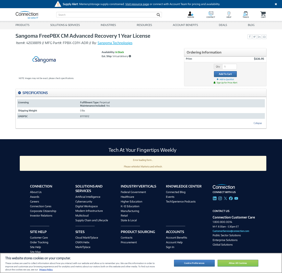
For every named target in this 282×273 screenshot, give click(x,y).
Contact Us (221, 211)
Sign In (170, 247)
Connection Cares (40, 206)
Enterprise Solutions (225, 240)
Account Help (174, 242)
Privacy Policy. (46, 269)
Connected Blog (176, 192)
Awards (34, 196)
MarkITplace (82, 247)
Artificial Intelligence (87, 196)
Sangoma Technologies (115, 43)
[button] (130, 56)
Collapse (258, 123)
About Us (36, 192)
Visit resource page (137, 4)
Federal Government (133, 192)
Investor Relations (41, 215)
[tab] (141, 93)
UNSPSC (23, 116)
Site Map (35, 251)
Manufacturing (130, 211)
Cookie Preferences (194, 263)
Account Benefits (176, 237)
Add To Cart (225, 74)
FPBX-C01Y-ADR (76, 43)
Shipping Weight (27, 110)
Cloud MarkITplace (86, 237)
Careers (34, 201)
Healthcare (127, 196)
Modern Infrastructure (89, 210)
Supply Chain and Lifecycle (91, 220)
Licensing (23, 102)
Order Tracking (39, 242)
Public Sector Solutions (227, 235)
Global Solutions (223, 244)
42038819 (33, 43)
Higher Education (131, 201)
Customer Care (39, 237)
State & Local (129, 220)
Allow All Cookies (238, 263)
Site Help (35, 247)
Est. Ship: (107, 56)
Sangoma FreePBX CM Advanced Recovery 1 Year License (83, 36)
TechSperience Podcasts (181, 201)
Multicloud (82, 215)
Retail (124, 215)
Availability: (108, 52)
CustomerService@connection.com (231, 231)
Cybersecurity (83, 201)
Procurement (129, 242)
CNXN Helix (82, 242)
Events (170, 196)
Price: (189, 58)
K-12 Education (130, 206)
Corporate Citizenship (43, 211)
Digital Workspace (86, 206)
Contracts (127, 237)
